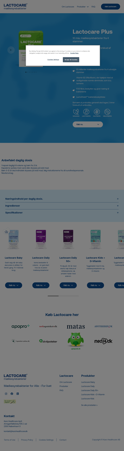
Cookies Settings (53, 59)
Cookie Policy (74, 53)
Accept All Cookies (71, 59)
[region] (63, 55)
